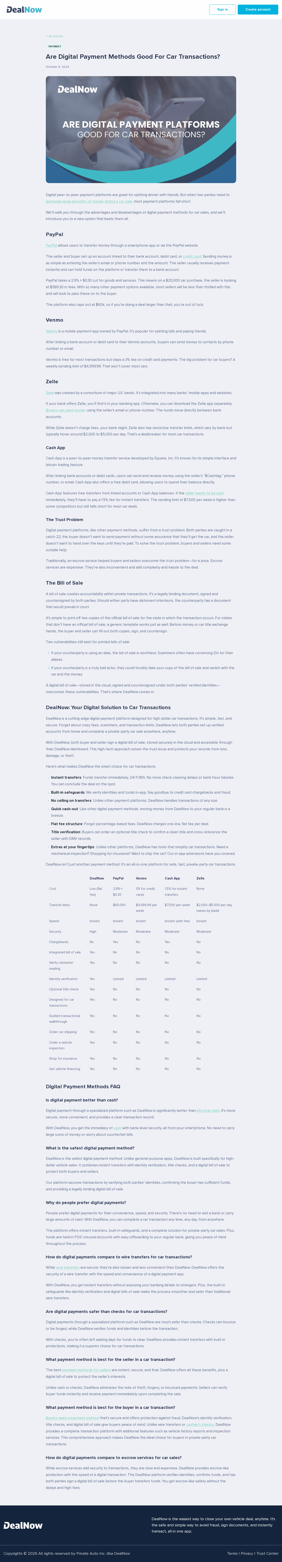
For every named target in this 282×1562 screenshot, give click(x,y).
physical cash (208, 1111)
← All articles (54, 36)
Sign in (222, 9)
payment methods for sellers (86, 1370)
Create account (258, 9)
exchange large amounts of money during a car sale (89, 202)
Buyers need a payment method (72, 1418)
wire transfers (68, 1268)
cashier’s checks (200, 1425)
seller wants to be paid (204, 493)
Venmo (52, 331)
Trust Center (267, 1554)
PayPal (51, 246)
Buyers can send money (66, 410)
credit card (192, 257)
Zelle (50, 393)
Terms (232, 1554)
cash (117, 1128)
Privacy (247, 1554)
